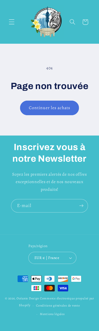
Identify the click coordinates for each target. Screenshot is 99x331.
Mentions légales (52, 314)
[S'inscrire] (81, 206)
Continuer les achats (49, 108)
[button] (11, 22)
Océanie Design (27, 298)
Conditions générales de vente (58, 305)
